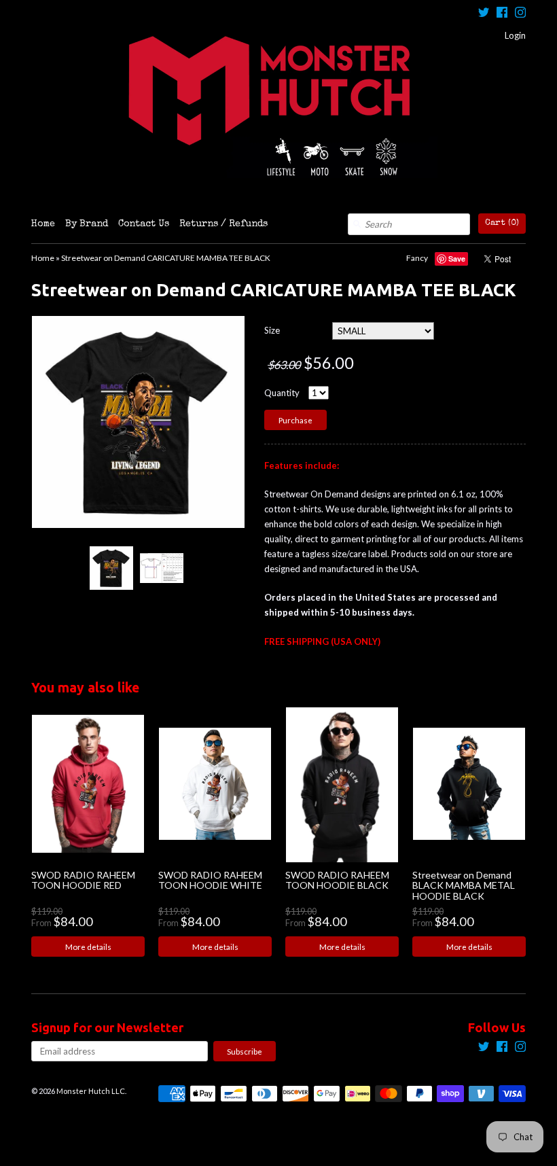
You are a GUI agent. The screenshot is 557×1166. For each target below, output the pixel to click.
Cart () (502, 223)
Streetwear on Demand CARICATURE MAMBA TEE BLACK (165, 258)
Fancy (417, 258)
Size (272, 330)
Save (456, 258)
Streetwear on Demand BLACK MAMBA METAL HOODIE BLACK (463, 885)
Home (43, 224)
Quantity (282, 392)
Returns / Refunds (223, 224)
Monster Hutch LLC (90, 1090)
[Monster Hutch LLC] (278, 107)
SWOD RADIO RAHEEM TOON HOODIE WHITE (210, 880)
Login (515, 35)
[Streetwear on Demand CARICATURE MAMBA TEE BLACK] (110, 568)
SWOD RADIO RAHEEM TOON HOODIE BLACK (337, 880)
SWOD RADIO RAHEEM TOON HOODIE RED (83, 880)
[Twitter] (483, 14)
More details (88, 946)
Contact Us (143, 224)
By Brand (86, 224)
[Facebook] (502, 14)
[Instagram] (520, 14)
